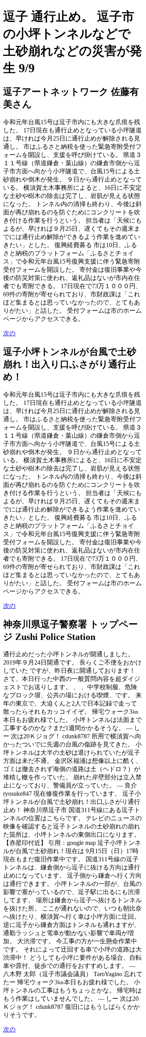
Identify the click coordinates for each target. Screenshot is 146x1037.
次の (9, 333)
